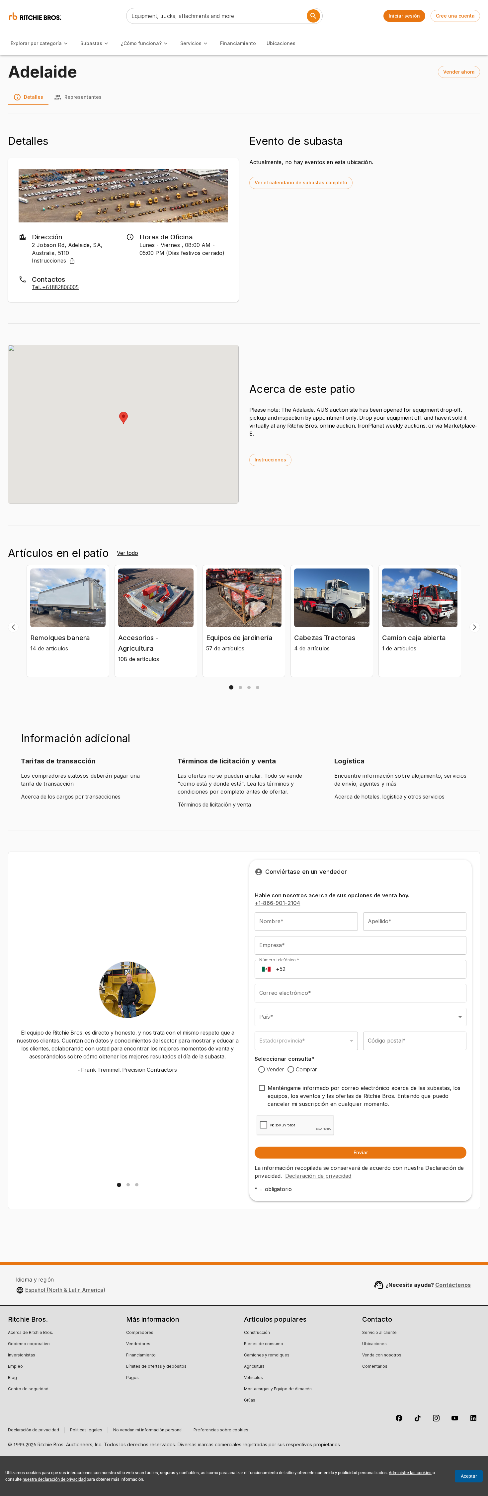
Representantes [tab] (83, 97)
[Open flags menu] (266, 969)
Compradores (139, 1333)
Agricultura (254, 1367)
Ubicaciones (281, 43)
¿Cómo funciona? (141, 43)
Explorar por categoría (36, 43)
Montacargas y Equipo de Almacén (278, 1389)
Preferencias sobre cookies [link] (221, 1430)
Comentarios (374, 1367)
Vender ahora (459, 72)
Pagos (132, 1378)
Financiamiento (238, 43)
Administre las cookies (410, 1472)
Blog (12, 1378)
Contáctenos (453, 1285)
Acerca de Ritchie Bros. (30, 1333)
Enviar (361, 1152)
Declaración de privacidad (318, 1175)
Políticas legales (86, 1430)
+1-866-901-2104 (277, 903)
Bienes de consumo (263, 1344)
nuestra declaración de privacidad (54, 1479)
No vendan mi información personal (148, 1430)
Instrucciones (49, 261)
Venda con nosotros (381, 1355)
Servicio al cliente (379, 1333)
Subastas (91, 43)
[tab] (231, 687)
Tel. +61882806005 (55, 287)
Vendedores (138, 1344)
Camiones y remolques (266, 1355)
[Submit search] (313, 16)
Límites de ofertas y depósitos (156, 1367)
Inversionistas (21, 1355)
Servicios (191, 43)
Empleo (15, 1367)
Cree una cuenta (455, 16)
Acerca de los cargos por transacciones (71, 797)
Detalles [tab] (33, 97)
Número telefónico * (279, 959)
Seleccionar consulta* (284, 1058)
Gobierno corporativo (29, 1344)
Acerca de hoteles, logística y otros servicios (389, 797)
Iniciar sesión (404, 16)
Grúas (249, 1401)
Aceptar (469, 1476)
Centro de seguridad (28, 1389)
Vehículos (253, 1378)
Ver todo (127, 553)
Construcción (257, 1333)
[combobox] (360, 1017)
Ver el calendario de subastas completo (301, 182)
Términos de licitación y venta (214, 805)
